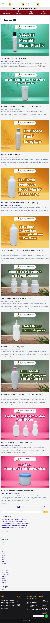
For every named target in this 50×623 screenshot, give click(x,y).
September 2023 (5, 574)
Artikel (35, 8)
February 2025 (5, 542)
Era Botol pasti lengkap (11, 154)
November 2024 (5, 548)
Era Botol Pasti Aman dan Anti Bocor (16, 442)
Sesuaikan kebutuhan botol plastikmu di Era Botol (22, 250)
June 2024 (4, 557)
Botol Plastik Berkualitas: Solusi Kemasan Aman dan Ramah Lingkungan (16, 525)
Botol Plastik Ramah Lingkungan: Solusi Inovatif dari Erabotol (14, 527)
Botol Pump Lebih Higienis (12, 346)
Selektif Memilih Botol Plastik (13, 58)
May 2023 (4, 582)
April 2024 (4, 561)
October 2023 (5, 572)
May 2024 (4, 559)
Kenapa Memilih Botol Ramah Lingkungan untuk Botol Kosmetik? (14, 519)
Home (14, 8)
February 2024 (5, 565)
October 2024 (5, 549)
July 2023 (4, 578)
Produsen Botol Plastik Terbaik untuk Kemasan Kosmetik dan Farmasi (15, 523)
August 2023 (4, 576)
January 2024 (5, 566)
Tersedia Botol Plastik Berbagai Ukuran (18, 298)
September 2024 (5, 551)
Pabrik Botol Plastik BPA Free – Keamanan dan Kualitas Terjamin (14, 521)
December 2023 (5, 568)
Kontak (30, 8)
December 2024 (5, 546)
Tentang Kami (20, 8)
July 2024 (4, 555)
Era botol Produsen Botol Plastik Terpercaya (20, 202)
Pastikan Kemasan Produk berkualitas (17, 491)
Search (3, 509)
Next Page (44, 506)
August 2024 (4, 553)
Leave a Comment (4, 61)
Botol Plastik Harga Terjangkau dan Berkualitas (21, 106)
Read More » (3, 71)
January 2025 (5, 544)
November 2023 (5, 570)
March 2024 (4, 563)
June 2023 (4, 580)
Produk (26, 8)
